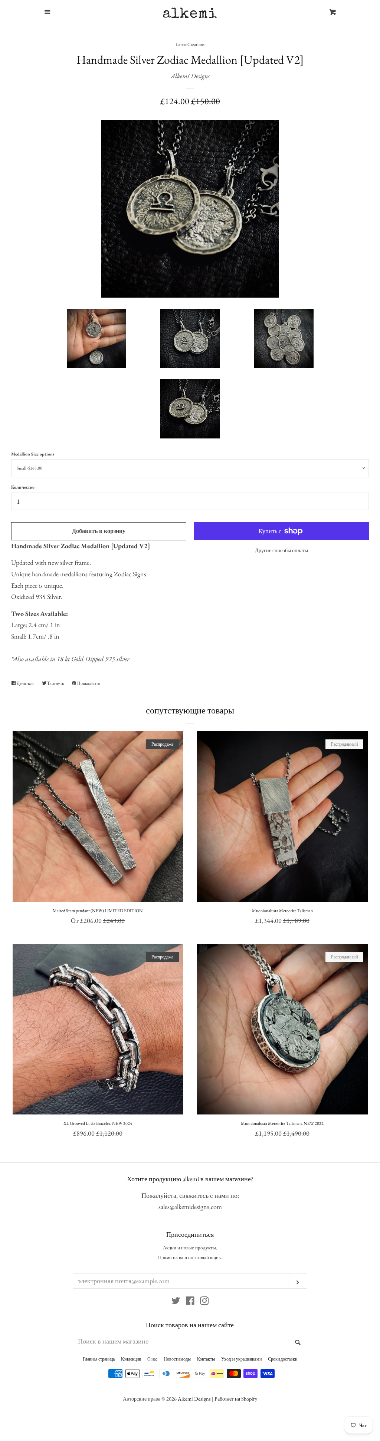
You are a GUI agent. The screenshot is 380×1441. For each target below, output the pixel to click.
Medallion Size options (32, 454)
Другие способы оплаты (281, 550)
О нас (152, 1359)
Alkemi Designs (190, 76)
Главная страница (99, 1359)
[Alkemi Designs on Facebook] (190, 1302)
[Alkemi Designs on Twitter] (175, 1302)
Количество (23, 487)
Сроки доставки (282, 1359)
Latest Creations (190, 44)
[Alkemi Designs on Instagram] (204, 1302)
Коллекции (131, 1359)
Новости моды (177, 1359)
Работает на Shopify (235, 1398)
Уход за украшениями (241, 1359)
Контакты (206, 1359)
